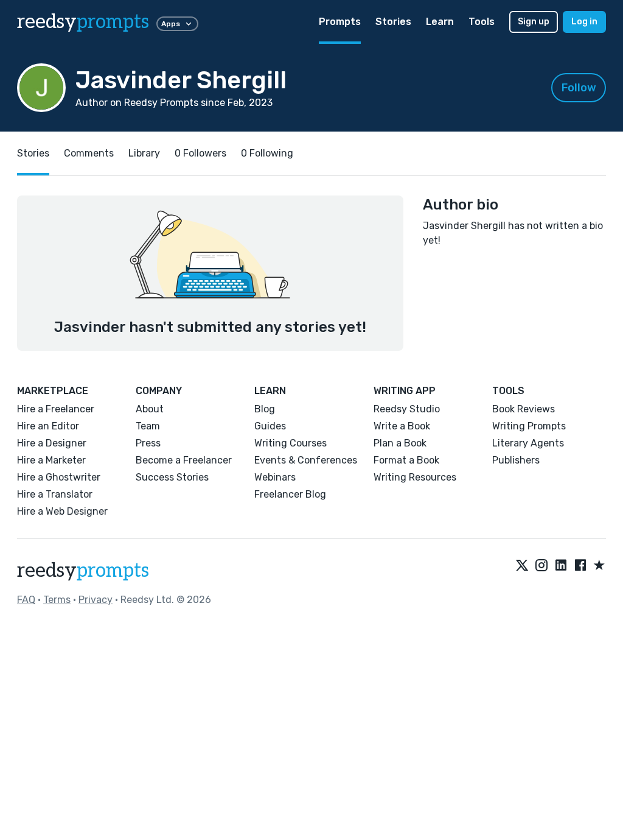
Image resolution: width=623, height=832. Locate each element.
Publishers (516, 460)
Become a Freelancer (184, 460)
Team (148, 426)
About (150, 409)
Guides (270, 426)
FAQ (26, 599)
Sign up (533, 21)
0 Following (267, 153)
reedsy (83, 21)
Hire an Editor (48, 426)
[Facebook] (580, 566)
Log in (584, 21)
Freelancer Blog (290, 494)
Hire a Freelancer (55, 409)
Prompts (340, 21)
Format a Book (406, 460)
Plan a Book (400, 443)
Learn (440, 21)
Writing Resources (415, 477)
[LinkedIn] (561, 566)
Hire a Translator (54, 494)
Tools (481, 21)
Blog (264, 409)
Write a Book (402, 426)
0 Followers (200, 153)
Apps (170, 23)
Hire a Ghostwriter (58, 477)
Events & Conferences (305, 460)
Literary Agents (528, 443)
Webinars (275, 477)
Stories (393, 21)
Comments (89, 153)
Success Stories (172, 477)
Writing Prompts (529, 426)
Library (144, 153)
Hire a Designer (51, 443)
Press (148, 443)
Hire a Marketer (51, 460)
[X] (522, 566)
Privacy (95, 599)
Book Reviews (523, 409)
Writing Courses (290, 443)
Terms (57, 599)
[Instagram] (541, 566)
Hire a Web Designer (62, 511)
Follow (579, 87)
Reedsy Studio (407, 409)
